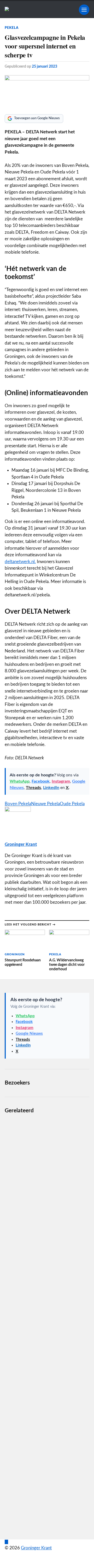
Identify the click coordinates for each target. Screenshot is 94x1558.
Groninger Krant (21, 844)
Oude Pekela (72, 804)
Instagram (61, 781)
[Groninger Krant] (7, 9)
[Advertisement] (47, 1322)
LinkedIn (51, 788)
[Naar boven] (6, 1542)
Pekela (12, 27)
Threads (33, 788)
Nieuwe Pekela (45, 804)
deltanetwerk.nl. (20, 561)
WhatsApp (20, 781)
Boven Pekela (18, 804)
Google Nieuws (29, 1034)
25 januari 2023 (44, 66)
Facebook (41, 781)
